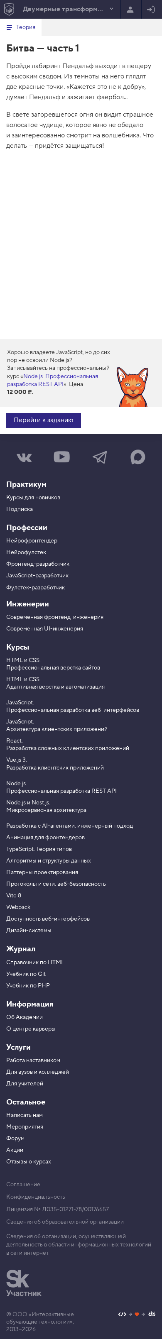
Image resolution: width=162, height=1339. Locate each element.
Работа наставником (33, 1060)
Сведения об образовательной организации (65, 1222)
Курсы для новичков (33, 497)
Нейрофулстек (26, 552)
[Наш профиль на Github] (137, 1315)
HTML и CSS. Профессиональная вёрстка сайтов (53, 664)
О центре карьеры (31, 1029)
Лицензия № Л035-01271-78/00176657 (57, 1209)
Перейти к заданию (43, 420)
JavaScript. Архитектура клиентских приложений (57, 725)
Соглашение (23, 1184)
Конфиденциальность (35, 1197)
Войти (152, 9)
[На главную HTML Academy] (9, 9)
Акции (14, 1150)
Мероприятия (24, 1127)
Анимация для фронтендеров (45, 837)
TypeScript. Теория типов (39, 849)
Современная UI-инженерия (44, 629)
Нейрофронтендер (31, 541)
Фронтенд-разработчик (37, 564)
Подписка (19, 509)
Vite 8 (13, 895)
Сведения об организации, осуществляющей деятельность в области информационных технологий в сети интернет (78, 1245)
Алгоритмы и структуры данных (48, 861)
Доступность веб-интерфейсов (48, 919)
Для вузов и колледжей (37, 1072)
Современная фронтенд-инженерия (54, 617)
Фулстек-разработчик (35, 587)
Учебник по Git (26, 974)
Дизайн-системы (29, 930)
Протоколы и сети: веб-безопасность (56, 884)
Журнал (20, 949)
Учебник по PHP (28, 986)
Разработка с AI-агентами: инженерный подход (69, 826)
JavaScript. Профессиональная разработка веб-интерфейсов (72, 706)
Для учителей (24, 1083)
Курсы (17, 647)
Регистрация (131, 9)
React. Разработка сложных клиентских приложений (67, 744)
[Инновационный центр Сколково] (24, 1283)
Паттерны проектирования (42, 872)
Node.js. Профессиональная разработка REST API (52, 380)
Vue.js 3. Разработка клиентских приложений (55, 763)
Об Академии (24, 1017)
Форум (15, 1138)
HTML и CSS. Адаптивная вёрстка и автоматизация (55, 683)
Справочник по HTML (35, 962)
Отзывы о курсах (28, 1162)
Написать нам (24, 1115)
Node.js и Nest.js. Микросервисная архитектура (46, 806)
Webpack (18, 907)
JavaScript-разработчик (37, 575)
